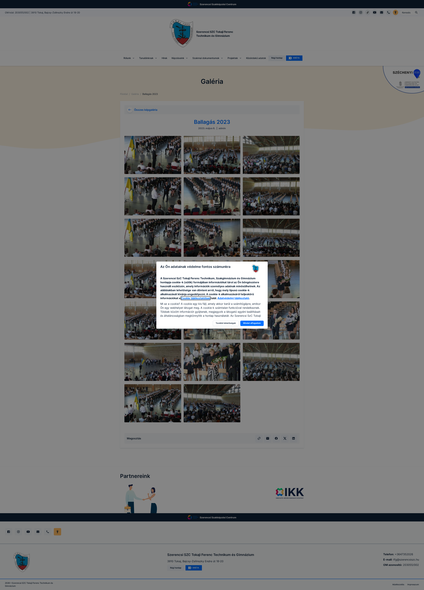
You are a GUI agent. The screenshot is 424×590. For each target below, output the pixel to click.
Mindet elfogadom (252, 323)
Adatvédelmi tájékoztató (233, 298)
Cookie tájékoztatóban (195, 298)
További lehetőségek (226, 323)
